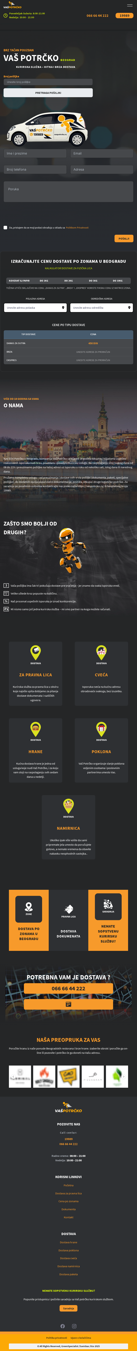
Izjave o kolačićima (81, 1337)
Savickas (84, 1346)
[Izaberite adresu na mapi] (63, 307)
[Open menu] (130, 5)
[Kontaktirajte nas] (68, 1004)
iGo (92, 1346)
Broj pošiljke (11, 76)
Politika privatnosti (56, 1337)
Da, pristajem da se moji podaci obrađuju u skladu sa (48, 227)
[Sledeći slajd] (123, 1076)
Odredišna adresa (101, 298)
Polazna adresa (35, 298)
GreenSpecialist (69, 1346)
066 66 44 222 (97, 15)
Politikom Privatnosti (77, 227)
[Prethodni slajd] (13, 1076)
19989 (125, 15)
